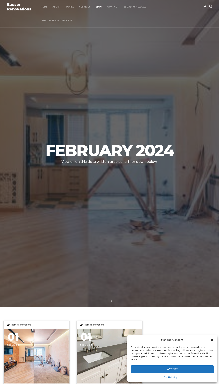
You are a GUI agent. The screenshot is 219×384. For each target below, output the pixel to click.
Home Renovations (21, 324)
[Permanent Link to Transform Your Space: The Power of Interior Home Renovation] (36, 356)
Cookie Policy (170, 377)
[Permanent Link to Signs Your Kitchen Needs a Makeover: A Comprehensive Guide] (110, 356)
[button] (212, 340)
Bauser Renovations (19, 7)
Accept (172, 369)
